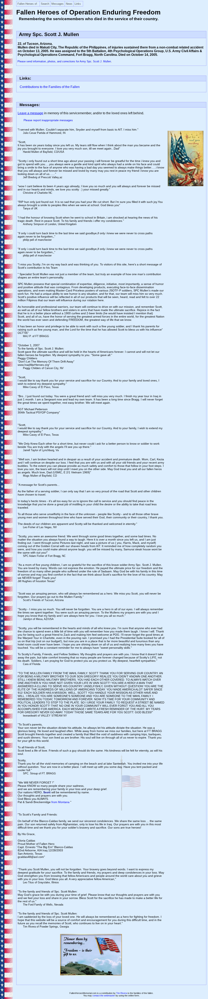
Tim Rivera (121, 993)
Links (78, 3)
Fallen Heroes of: (27, 3)
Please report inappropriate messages (48, 120)
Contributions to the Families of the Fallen (50, 87)
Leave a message (30, 113)
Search (45, 3)
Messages (57, 3)
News (69, 3)
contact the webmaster (103, 995)
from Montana (60, 802)
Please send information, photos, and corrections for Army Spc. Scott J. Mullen (64, 61)
